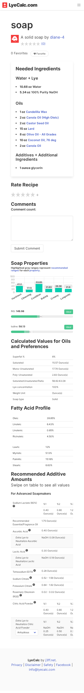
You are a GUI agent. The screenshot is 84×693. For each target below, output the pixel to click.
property (34, 270)
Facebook (63, 665)
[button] (79, 5)
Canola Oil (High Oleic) (42, 117)
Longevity (63, 297)
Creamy (53, 297)
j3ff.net (50, 660)
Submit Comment (27, 248)
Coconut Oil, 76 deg (42, 140)
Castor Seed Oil (37, 123)
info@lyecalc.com (42, 669)
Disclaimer (33, 665)
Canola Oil (33, 146)
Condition (34, 297)
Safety (48, 665)
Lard (31, 129)
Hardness (14, 297)
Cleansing (24, 297)
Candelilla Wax (36, 112)
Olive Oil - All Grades (41, 134)
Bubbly (44, 297)
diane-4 (57, 37)
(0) (43, 44)
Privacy (16, 665)
